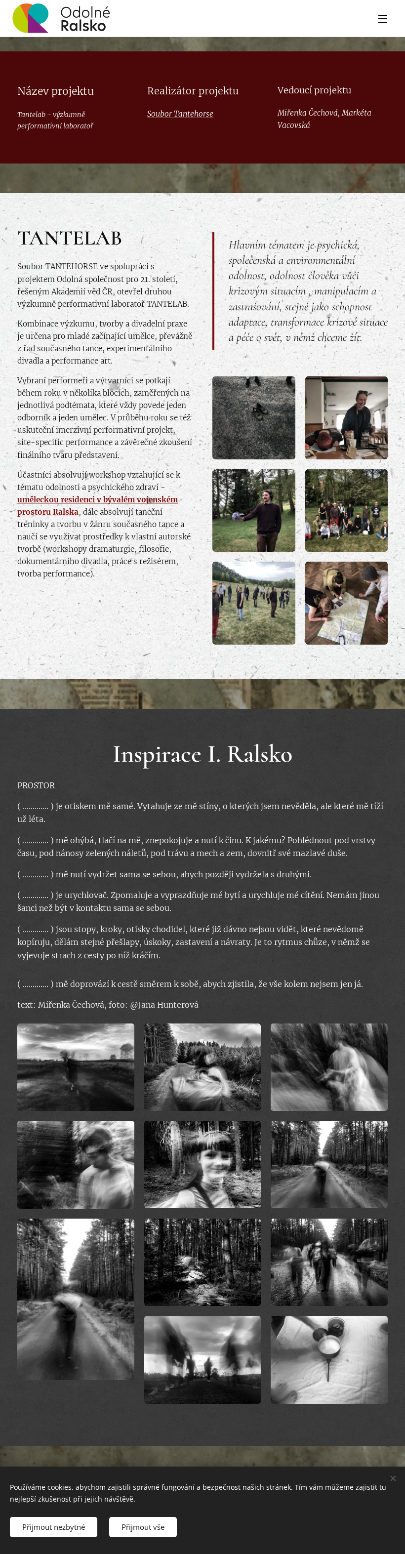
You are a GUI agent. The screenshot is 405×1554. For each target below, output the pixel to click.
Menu (383, 18)
